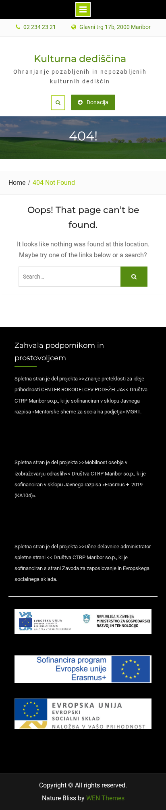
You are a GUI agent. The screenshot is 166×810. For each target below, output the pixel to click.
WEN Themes (105, 798)
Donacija (97, 102)
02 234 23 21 (39, 27)
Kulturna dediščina (80, 58)
